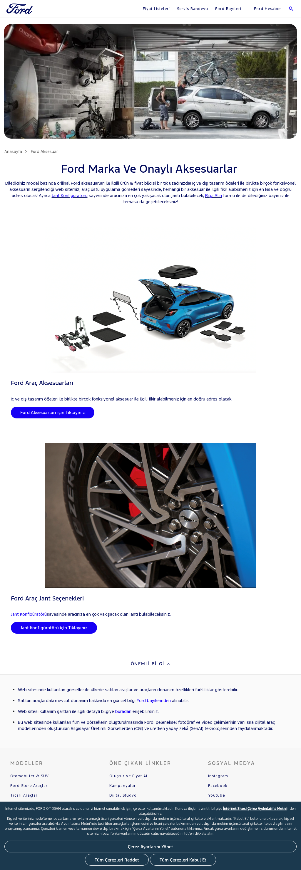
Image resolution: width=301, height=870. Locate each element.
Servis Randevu (192, 8)
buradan (123, 711)
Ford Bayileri (228, 8)
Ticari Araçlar (24, 795)
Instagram (218, 776)
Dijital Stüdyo (123, 795)
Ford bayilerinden (154, 700)
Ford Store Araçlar (29, 785)
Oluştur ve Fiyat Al (128, 776)
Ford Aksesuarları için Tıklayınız (52, 412)
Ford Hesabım (267, 8)
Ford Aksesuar (44, 152)
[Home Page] (20, 12)
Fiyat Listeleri (156, 8)
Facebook (218, 785)
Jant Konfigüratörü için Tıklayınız (54, 627)
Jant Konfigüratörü (70, 195)
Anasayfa (13, 152)
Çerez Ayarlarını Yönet (150, 846)
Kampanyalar (122, 785)
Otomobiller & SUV (29, 776)
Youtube (216, 795)
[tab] (150, 663)
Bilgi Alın (213, 195)
